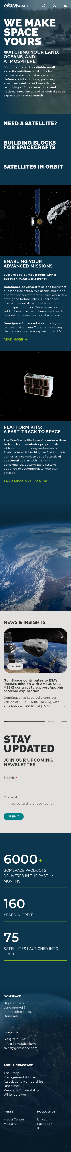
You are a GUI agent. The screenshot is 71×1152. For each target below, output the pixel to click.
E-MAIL (10, 773)
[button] (43, 5)
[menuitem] (23, 1068)
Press (9, 1107)
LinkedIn (44, 1115)
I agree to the (31, 799)
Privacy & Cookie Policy (21, 1085)
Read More (13, 335)
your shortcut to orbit (26, 476)
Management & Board (21, 1072)
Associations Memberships (23, 1077)
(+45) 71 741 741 (15, 1035)
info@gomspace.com (20, 1039)
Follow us (46, 1107)
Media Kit (11, 1119)
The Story (11, 1068)
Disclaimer (11, 1081)
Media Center (14, 1115)
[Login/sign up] (54, 5)
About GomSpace (18, 1060)
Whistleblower (15, 1090)
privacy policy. (43, 799)
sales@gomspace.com (20, 1043)
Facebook (44, 1119)
